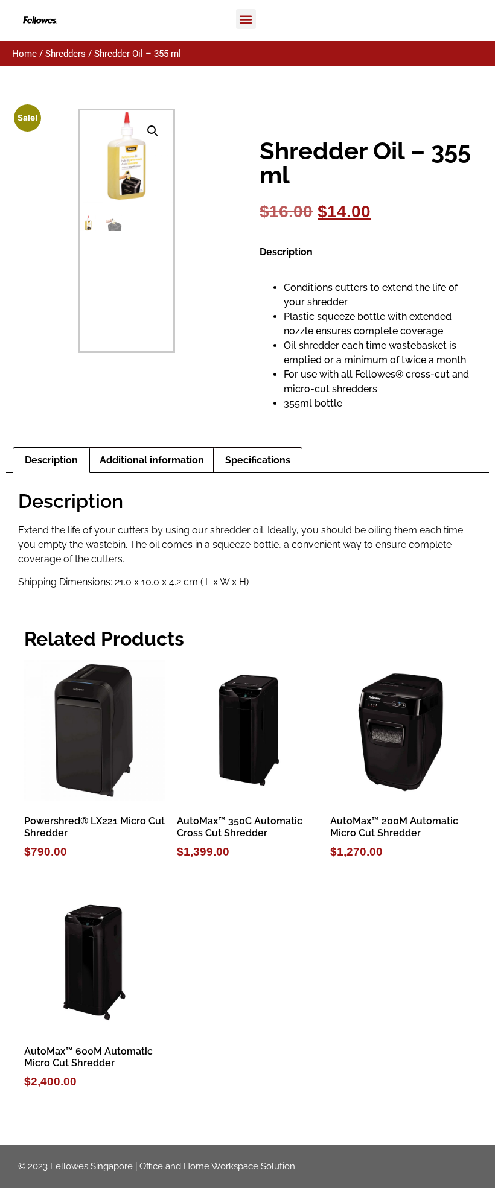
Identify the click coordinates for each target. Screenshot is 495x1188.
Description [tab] (51, 460)
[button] (246, 19)
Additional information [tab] (152, 460)
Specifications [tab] (257, 460)
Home (24, 53)
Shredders (65, 53)
